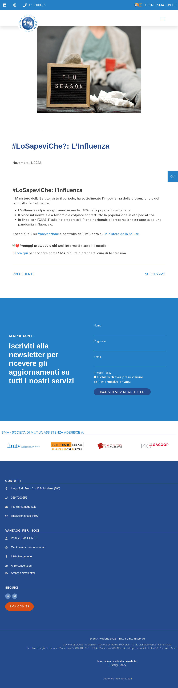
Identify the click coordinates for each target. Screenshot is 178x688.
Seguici (11, 587)
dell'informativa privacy (112, 382)
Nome (97, 325)
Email (97, 356)
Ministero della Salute (121, 234)
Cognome (100, 341)
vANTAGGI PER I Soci (22, 530)
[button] (163, 19)
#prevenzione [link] (48, 234)
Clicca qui (20, 253)
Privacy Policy (102, 372)
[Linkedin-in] (8, 596)
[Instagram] (14, 596)
